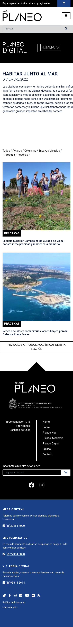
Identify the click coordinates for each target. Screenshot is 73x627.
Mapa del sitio (10, 607)
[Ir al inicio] (22, 16)
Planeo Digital (51, 443)
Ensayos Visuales (49, 150)
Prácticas (9, 154)
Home (46, 421)
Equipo (47, 449)
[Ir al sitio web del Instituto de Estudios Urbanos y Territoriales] (35, 403)
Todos (6, 150)
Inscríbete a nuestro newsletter (21, 466)
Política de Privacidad (14, 602)
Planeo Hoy (49, 432)
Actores (17, 150)
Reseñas (22, 154)
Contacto (48, 454)
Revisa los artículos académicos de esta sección (36, 346)
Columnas (30, 150)
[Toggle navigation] (64, 3)
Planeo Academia (53, 438)
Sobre (46, 427)
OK (65, 472)
